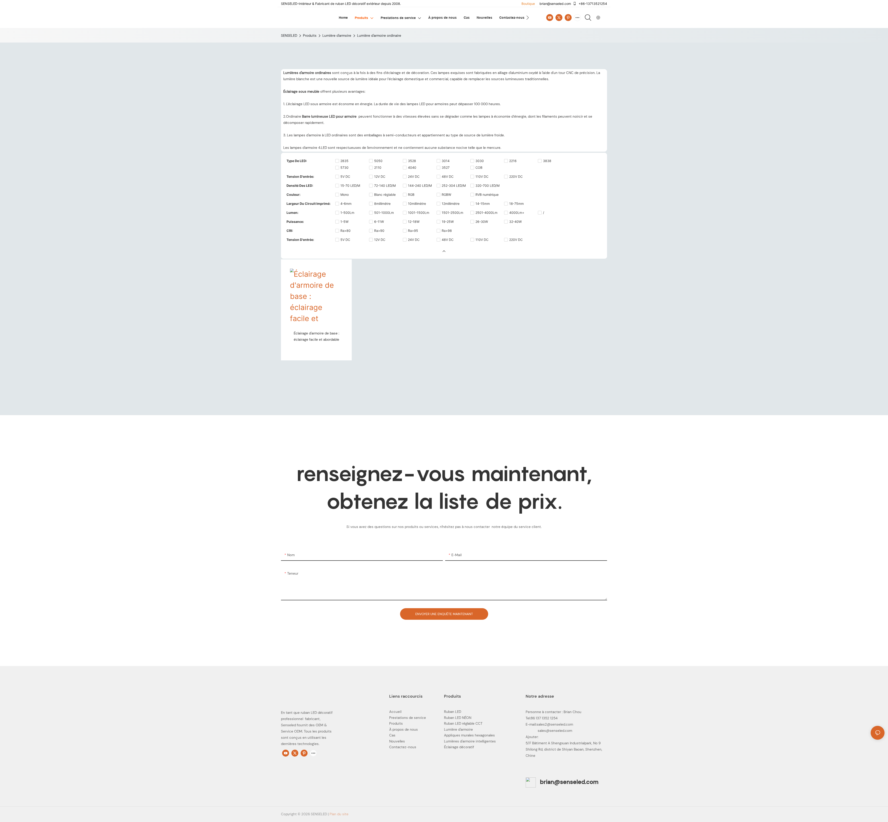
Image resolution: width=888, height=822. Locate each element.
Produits (310, 35)
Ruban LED (452, 711)
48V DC (447, 176)
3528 (412, 161)
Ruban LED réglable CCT (463, 723)
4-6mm (346, 204)
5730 (344, 167)
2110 (377, 167)
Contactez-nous (402, 747)
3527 (446, 167)
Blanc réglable (385, 194)
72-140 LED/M (385, 185)
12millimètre (450, 204)
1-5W (344, 222)
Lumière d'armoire (336, 35)
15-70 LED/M (350, 185)
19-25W (448, 222)
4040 (412, 167)
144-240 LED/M (420, 185)
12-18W (413, 222)
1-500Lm (347, 213)
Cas (392, 735)
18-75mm (516, 204)
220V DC (516, 176)
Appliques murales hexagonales (469, 735)
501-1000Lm (384, 213)
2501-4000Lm (486, 213)
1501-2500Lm (452, 213)
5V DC (345, 176)
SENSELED (289, 35)
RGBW (446, 194)
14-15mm (482, 204)
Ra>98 (447, 231)
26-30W (481, 222)
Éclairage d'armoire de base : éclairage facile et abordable (316, 336)
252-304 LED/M (454, 185)
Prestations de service (407, 717)
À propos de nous (403, 729)
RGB (411, 194)
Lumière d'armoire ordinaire (379, 35)
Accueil (395, 711)
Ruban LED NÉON (457, 717)
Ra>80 (345, 231)
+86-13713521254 (592, 4)
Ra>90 (379, 231)
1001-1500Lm (418, 213)
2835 (344, 161)
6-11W (379, 222)
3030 (479, 161)
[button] (527, 17)
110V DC (481, 176)
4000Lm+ (516, 213)
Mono (344, 194)
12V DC (379, 176)
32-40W (515, 222)
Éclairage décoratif (459, 747)
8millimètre (382, 204)
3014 (446, 161)
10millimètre (417, 204)
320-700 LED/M (487, 185)
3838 (547, 161)
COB (478, 167)
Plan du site (339, 814)
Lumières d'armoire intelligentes (470, 741)
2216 (513, 161)
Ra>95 (413, 231)
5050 (378, 161)
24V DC (413, 176)
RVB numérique (487, 194)
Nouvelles (397, 741)
